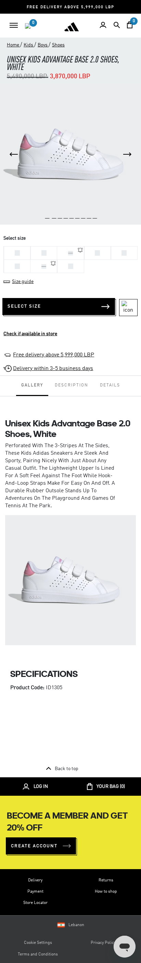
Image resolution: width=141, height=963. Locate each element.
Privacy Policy (103, 943)
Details (110, 385)
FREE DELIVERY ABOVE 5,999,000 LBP (70, 7)
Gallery (32, 385)
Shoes (58, 45)
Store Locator (35, 903)
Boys (43, 45)
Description (71, 385)
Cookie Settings (38, 943)
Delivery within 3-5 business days (53, 368)
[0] (27, 26)
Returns (106, 880)
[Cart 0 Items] (129, 25)
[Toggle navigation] (13, 25)
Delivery (35, 880)
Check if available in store (30, 333)
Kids (29, 45)
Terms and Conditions (38, 954)
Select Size (24, 306)
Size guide (23, 281)
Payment (35, 892)
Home (13, 45)
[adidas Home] (72, 26)
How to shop (106, 892)
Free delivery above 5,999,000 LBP (53, 355)
